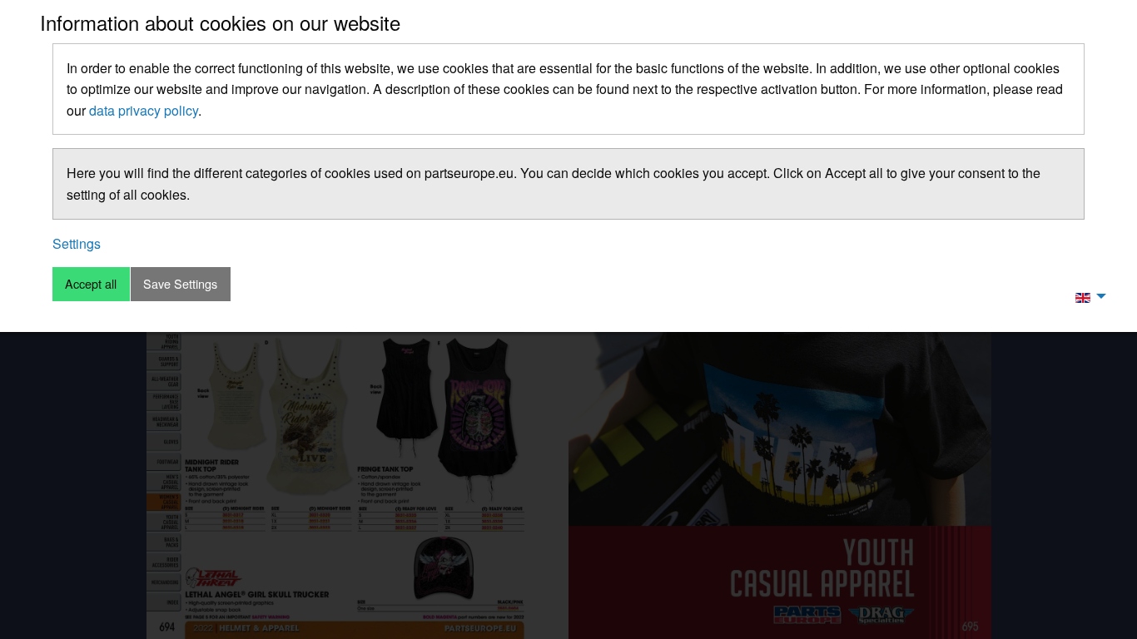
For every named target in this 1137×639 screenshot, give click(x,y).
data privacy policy (143, 110)
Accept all (91, 283)
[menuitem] (1086, 296)
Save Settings (180, 283)
